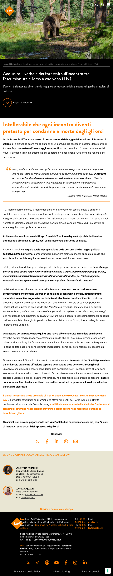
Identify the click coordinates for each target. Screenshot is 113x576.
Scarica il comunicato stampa (56, 509)
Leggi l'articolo (22, 102)
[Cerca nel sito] (102, 4)
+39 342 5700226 (34, 494)
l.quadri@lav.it (28, 497)
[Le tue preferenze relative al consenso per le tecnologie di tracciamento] (108, 571)
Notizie (13, 64)
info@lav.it (93, 522)
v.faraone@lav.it (29, 480)
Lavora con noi (90, 571)
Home (6, 64)
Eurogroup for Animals (45, 525)
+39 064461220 (31, 477)
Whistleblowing (61, 571)
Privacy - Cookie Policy (27, 571)
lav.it (22, 545)
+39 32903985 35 (34, 474)
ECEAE (61, 525)
